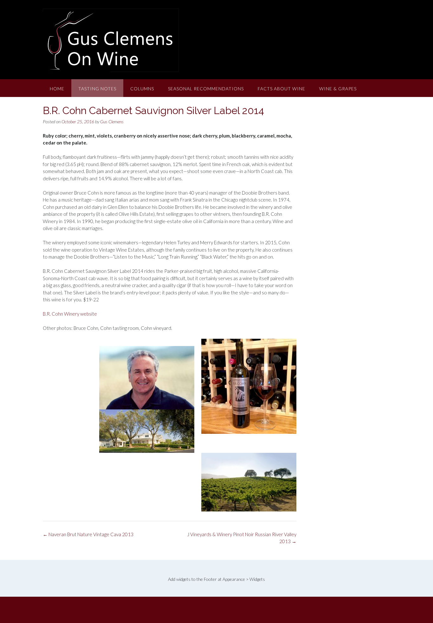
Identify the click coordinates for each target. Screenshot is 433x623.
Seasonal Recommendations (206, 88)
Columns (142, 88)
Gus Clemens (112, 121)
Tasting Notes (97, 88)
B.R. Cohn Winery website (70, 314)
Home (57, 88)
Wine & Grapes (338, 88)
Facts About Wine (281, 88)
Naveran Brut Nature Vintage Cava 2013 (88, 534)
